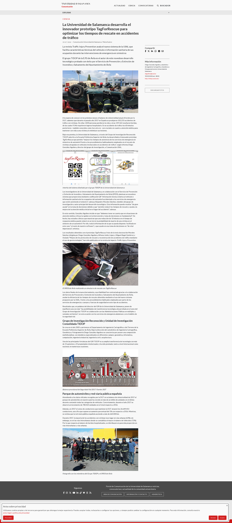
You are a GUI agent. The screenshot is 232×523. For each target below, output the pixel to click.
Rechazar (213, 517)
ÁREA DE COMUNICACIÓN (112, 494)
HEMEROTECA (157, 494)
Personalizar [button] (8, 517)
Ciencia (66, 19)
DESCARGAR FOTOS (157, 90)
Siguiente (134, 89)
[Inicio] (77, 5)
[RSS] (90, 492)
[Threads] (87, 492)
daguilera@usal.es (150, 73)
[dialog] (115, 512)
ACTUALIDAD (119, 6)
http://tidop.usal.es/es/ (152, 78)
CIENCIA (131, 6)
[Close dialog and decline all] (227, 505)
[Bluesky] (84, 492)
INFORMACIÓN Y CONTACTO (137, 494)
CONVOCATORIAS (145, 6)
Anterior (66, 89)
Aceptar (222, 517)
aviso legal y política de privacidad (16, 513)
